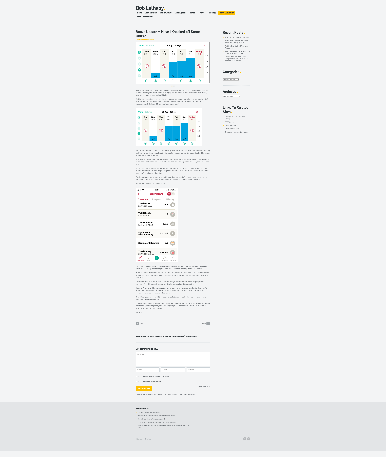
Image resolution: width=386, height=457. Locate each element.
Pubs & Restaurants (145, 16)
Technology (211, 12)
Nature (192, 12)
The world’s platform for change (236, 132)
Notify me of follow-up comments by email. (153, 376)
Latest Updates (180, 12)
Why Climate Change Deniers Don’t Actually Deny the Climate (237, 52)
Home (139, 12)
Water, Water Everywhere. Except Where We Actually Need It (236, 42)
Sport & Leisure (151, 12)
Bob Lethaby (150, 7)
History (201, 12)
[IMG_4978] (173, 63)
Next (205, 323)
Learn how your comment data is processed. (180, 394)
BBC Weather (229, 122)
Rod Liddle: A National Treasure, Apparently (236, 47)
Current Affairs (166, 12)
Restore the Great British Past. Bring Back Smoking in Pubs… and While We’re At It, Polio (237, 59)
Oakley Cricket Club (232, 129)
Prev (140, 323)
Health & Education (226, 12)
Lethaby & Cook (230, 125)
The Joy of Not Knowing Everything (237, 37)
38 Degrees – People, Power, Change (235, 118)
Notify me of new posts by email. (150, 381)
